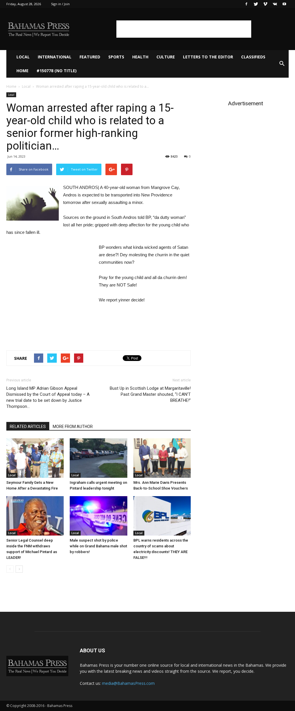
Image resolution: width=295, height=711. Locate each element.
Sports (116, 57)
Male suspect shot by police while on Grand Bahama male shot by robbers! (98, 546)
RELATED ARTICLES (28, 426)
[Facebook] (246, 4)
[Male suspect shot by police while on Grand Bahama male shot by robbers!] (98, 516)
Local (23, 57)
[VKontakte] (275, 4)
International (54, 57)
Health (140, 57)
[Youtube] (284, 4)
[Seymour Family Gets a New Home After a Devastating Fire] (35, 458)
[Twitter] (255, 4)
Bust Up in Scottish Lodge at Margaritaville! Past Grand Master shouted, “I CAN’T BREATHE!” (150, 394)
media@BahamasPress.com (128, 683)
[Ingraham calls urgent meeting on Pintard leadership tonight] (98, 458)
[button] (282, 64)
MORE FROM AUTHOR (73, 426)
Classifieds (253, 57)
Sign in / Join (60, 4)
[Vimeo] (265, 4)
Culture (165, 57)
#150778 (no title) (57, 70)
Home (22, 70)
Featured (90, 57)
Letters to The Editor (208, 57)
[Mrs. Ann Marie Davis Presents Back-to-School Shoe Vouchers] (162, 458)
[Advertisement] (183, 29)
